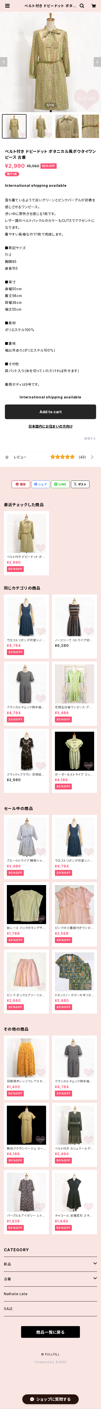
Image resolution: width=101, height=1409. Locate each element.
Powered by (45, 1362)
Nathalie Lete (15, 1294)
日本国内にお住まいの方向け (50, 426)
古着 (7, 1279)
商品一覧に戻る (50, 1332)
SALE (8, 1309)
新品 (7, 1264)
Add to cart (50, 411)
